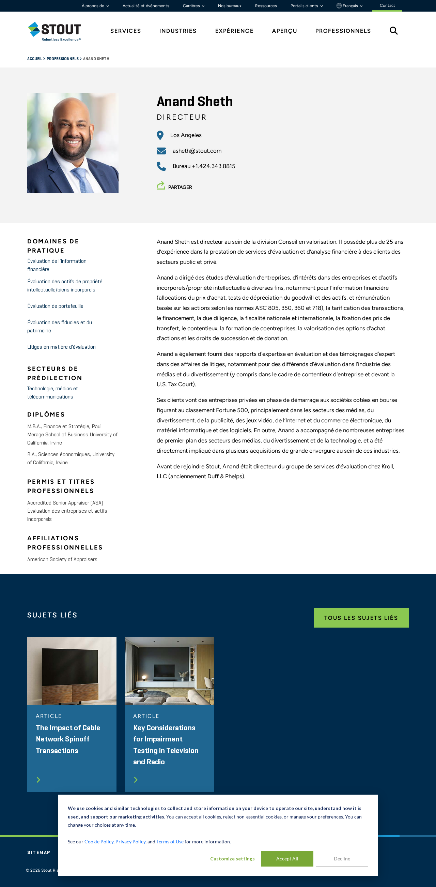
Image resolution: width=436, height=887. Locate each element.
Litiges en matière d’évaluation (61, 347)
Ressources (266, 5)
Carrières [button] (192, 5)
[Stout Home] (59, 31)
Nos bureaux (230, 5)
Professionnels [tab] (343, 31)
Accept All (287, 858)
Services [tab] (125, 31)
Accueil (35, 59)
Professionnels (63, 59)
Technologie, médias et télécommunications (52, 393)
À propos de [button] (93, 5)
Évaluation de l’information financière (57, 265)
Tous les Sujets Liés (361, 618)
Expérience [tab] (234, 31)
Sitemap (38, 852)
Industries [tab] (178, 31)
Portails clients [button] (305, 5)
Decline (342, 858)
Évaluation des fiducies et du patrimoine (59, 327)
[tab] (59, 31)
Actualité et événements (146, 5)
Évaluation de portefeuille (55, 306)
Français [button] (350, 5)
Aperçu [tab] (284, 31)
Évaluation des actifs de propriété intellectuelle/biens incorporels (65, 286)
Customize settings (232, 858)
